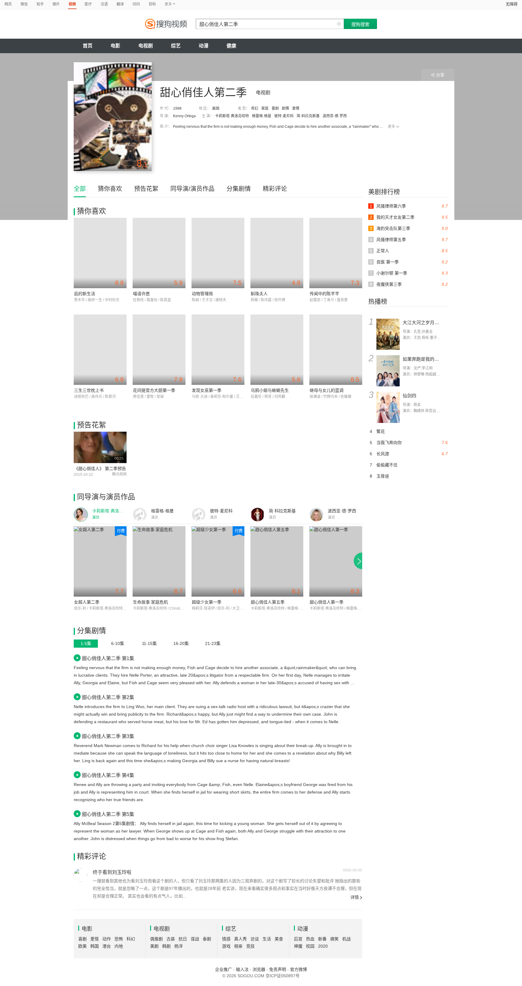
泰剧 (207, 938)
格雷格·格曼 (261, 116)
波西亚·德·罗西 (335, 116)
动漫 (203, 45)
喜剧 (275, 108)
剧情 (285, 108)
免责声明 (277, 969)
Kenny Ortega (184, 116)
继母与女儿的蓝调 (326, 390)
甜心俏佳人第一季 (326, 602)
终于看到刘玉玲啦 (112, 872)
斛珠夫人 (259, 293)
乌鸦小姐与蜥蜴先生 (270, 390)
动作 (106, 938)
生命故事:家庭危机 (150, 602)
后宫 (298, 938)
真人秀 (240, 938)
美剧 (154, 946)
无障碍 (511, 4)
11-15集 (149, 643)
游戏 (226, 946)
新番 (322, 938)
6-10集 (117, 643)
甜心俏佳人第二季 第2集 (108, 697)
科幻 (131, 938)
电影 (115, 45)
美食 (279, 938)
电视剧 (145, 45)
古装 (170, 938)
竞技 (250, 946)
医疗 (88, 4)
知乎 (40, 4)
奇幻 (254, 108)
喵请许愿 (141, 293)
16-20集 (181, 643)
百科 (152, 4)
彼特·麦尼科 (284, 116)
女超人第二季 (86, 602)
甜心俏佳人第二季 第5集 (108, 814)
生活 (267, 938)
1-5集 (86, 643)
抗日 (183, 938)
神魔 (298, 946)
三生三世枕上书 (89, 390)
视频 (72, 4)
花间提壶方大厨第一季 (154, 390)
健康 (231, 45)
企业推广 (223, 969)
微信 (24, 4)
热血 (310, 938)
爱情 (295, 108)
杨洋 (178, 946)
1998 (177, 108)
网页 (8, 4)
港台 (106, 946)
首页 (87, 45)
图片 (56, 4)
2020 (323, 946)
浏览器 (259, 969)
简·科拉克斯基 (308, 116)
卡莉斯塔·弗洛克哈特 (232, 116)
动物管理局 (202, 293)
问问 (136, 4)
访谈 (254, 938)
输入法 (242, 969)
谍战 (195, 938)
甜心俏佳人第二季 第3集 (108, 736)
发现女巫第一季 (206, 390)
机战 (346, 938)
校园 (310, 946)
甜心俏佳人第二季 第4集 (108, 775)
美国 (215, 108)
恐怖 (118, 938)
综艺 (176, 45)
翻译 (120, 4)
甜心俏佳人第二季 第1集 (108, 658)
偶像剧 (156, 938)
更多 (391, 126)
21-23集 (213, 643)
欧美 (82, 946)
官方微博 (298, 969)
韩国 (94, 946)
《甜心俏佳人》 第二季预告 (100, 468)
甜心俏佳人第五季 (268, 602)
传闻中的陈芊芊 (324, 293)
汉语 (104, 4)
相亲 (238, 946)
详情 (354, 897)
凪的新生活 (84, 293)
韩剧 (166, 946)
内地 (118, 946)
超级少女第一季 (206, 602)
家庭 (265, 108)
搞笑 (334, 938)
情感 (226, 938)
